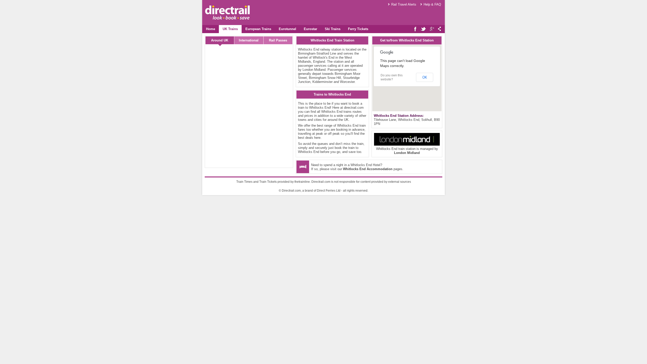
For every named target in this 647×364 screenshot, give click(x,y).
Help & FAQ (432, 4)
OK (424, 77)
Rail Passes (278, 40)
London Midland (407, 153)
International (249, 40)
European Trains (258, 29)
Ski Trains (332, 29)
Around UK (219, 40)
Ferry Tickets (358, 29)
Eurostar (310, 29)
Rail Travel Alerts (403, 4)
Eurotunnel (287, 29)
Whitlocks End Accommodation (367, 169)
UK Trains (230, 29)
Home (210, 29)
